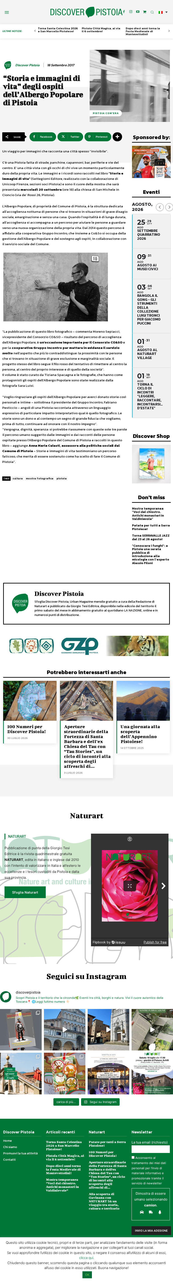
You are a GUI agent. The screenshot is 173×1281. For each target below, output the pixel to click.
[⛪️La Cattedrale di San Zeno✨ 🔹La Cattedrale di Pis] (65, 1030)
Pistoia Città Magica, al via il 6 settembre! (101, 29)
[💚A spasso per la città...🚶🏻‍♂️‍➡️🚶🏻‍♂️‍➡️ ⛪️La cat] (108, 1030)
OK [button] (87, 1274)
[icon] (144, 12)
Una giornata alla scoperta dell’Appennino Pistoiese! (140, 734)
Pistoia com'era (106, 113)
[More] (117, 136)
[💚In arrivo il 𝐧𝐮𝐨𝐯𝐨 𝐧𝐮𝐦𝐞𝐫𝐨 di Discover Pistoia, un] (21, 1030)
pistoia (62, 478)
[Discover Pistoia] (8, 65)
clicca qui (86, 1258)
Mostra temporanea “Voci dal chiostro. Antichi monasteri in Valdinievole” (148, 513)
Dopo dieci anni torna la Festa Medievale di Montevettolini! (143, 31)
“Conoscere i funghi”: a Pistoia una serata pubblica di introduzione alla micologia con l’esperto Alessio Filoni (150, 554)
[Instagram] (130, 12)
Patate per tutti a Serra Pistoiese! (151, 527)
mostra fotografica (39, 478)
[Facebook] (124, 12)
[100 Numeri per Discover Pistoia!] (30, 701)
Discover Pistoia (27, 65)
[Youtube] (137, 12)
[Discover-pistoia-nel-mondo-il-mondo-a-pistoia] (86, 12)
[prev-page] (35, 31)
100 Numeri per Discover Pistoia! (26, 729)
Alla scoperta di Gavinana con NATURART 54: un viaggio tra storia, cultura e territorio (104, 1201)
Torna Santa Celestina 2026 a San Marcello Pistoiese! (58, 29)
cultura (18, 478)
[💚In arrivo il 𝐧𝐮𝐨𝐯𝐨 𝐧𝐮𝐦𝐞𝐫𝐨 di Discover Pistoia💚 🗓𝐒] (65, 1073)
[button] (163, 12)
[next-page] (169, 31)
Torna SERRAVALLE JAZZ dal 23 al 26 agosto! (151, 537)
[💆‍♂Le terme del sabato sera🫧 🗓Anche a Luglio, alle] (108, 1073)
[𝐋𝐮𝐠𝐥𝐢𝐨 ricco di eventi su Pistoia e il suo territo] (21, 1073)
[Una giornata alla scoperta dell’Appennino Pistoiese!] (143, 701)
